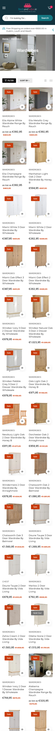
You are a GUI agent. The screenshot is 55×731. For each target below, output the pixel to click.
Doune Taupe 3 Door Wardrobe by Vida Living (40, 538)
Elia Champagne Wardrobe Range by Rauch (13, 176)
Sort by (24, 80)
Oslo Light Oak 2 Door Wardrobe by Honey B (39, 384)
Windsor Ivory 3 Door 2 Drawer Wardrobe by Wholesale (14, 331)
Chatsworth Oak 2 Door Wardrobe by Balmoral (39, 487)
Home (5, 38)
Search (45, 18)
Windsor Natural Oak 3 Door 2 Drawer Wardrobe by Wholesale (41, 332)
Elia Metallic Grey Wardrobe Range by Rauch (40, 123)
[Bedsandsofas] (27, 7)
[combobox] (27, 18)
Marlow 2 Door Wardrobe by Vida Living (39, 588)
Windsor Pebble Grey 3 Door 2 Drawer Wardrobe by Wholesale (14, 385)
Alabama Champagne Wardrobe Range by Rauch (40, 691)
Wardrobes (8, 116)
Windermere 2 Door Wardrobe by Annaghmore (13, 487)
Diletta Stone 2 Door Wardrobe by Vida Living (40, 639)
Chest (5, 581)
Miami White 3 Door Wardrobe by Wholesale (13, 230)
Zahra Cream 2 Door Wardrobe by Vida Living (13, 639)
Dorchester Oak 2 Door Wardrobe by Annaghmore (39, 437)
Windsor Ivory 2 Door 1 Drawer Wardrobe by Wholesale (14, 689)
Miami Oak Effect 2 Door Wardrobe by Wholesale (39, 280)
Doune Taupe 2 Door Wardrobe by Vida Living (14, 588)
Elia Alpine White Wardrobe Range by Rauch (13, 123)
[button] (22, 107)
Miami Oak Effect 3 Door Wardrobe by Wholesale (13, 280)
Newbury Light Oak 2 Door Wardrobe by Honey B (13, 437)
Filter (11, 80)
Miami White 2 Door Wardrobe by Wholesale (40, 230)
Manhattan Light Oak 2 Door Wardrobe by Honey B (40, 178)
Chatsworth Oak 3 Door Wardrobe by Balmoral (12, 538)
